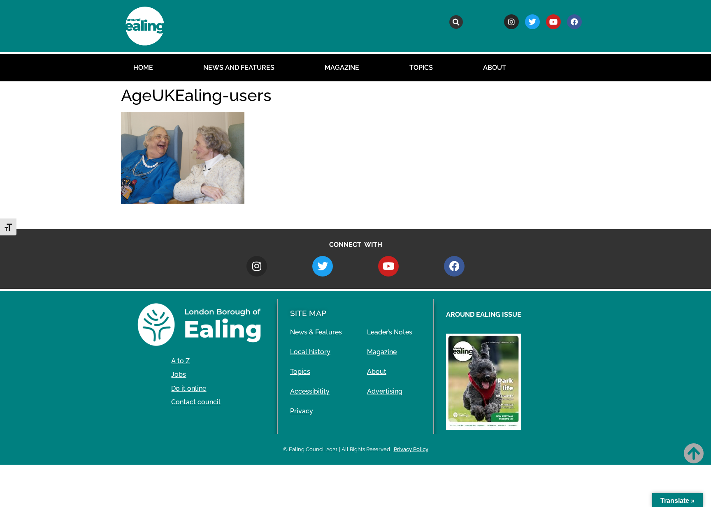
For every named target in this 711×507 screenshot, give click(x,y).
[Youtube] (553, 21)
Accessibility (310, 391)
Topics (421, 67)
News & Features (316, 332)
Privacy (301, 411)
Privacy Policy (411, 449)
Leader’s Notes (389, 332)
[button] (456, 22)
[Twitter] (532, 21)
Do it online (188, 388)
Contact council (196, 402)
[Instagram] (511, 21)
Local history (310, 352)
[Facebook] (574, 21)
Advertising (384, 391)
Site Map (308, 313)
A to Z (180, 361)
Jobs (178, 374)
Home (143, 67)
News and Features (238, 67)
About (494, 67)
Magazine (342, 67)
